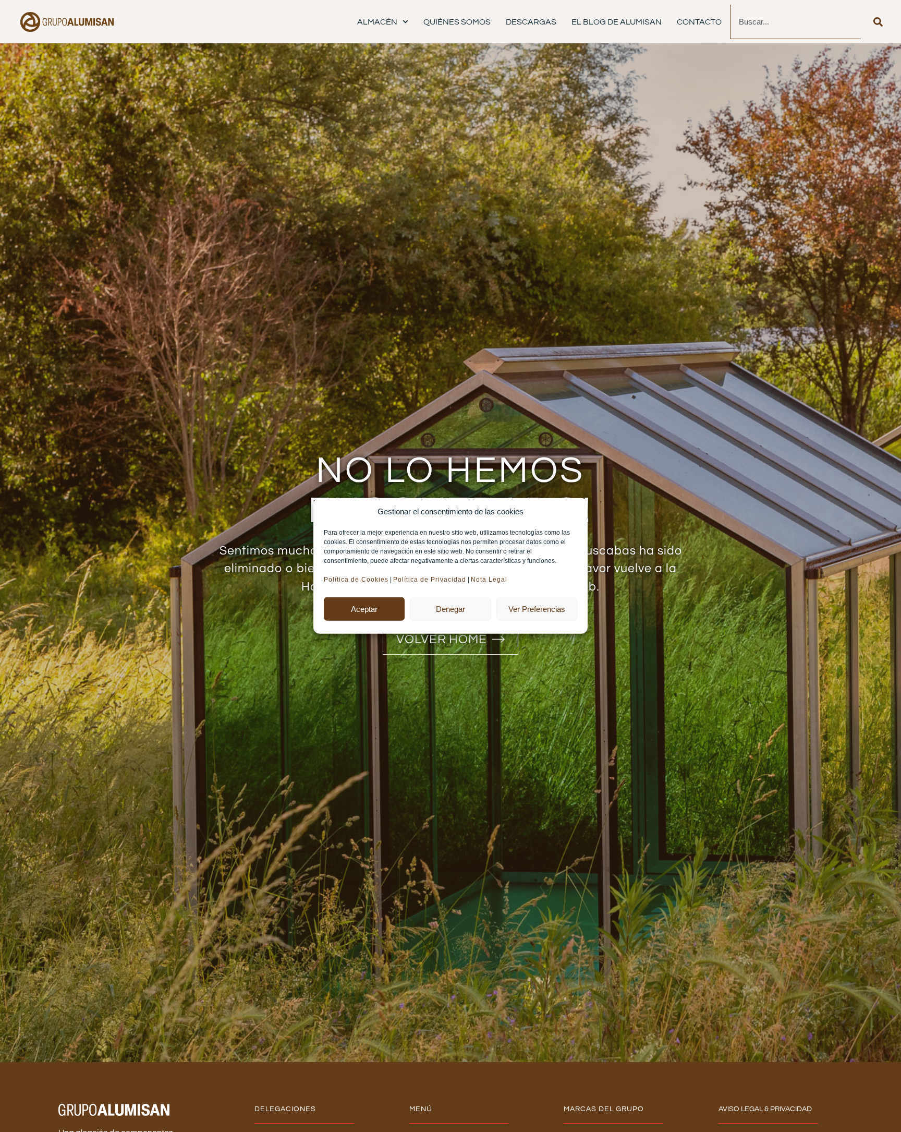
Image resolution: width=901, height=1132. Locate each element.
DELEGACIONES (285, 1109)
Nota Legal (490, 579)
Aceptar (364, 609)
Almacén (377, 22)
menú (420, 1109)
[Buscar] (878, 22)
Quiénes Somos (457, 22)
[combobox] (795, 22)
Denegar (450, 609)
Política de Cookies (356, 579)
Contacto (699, 22)
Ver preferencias (536, 609)
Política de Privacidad (429, 579)
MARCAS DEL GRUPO (604, 1109)
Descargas (531, 22)
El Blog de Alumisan (616, 22)
